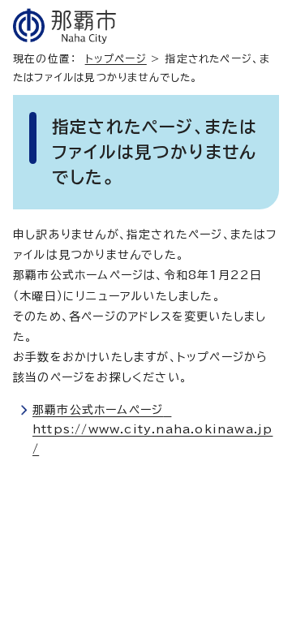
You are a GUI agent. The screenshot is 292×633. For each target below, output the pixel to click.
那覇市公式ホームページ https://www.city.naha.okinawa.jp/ (152, 429)
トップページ (116, 59)
